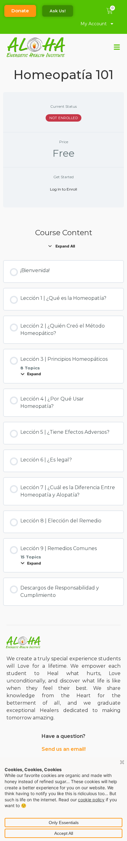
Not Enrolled (63, 118)
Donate (20, 11)
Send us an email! (64, 749)
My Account (93, 23)
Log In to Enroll (63, 189)
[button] (117, 47)
